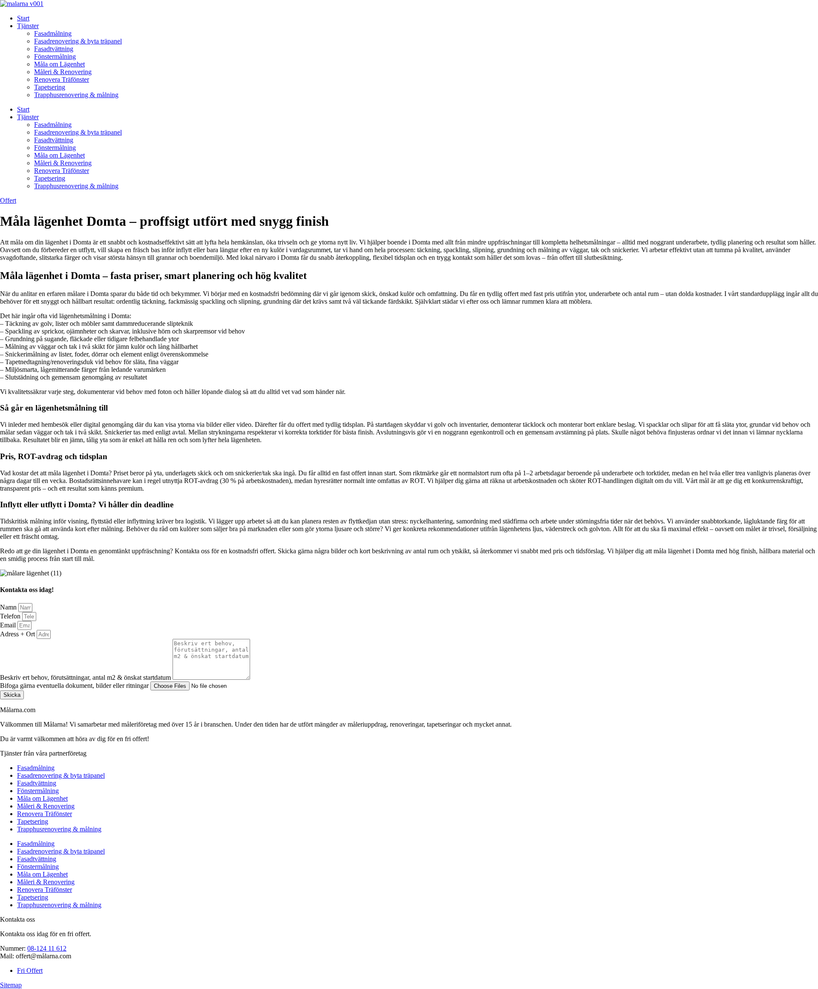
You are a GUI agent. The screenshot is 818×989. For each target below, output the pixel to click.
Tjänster (28, 25)
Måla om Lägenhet (59, 64)
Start (23, 18)
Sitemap (11, 985)
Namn (9, 607)
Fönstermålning (55, 56)
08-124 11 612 (46, 948)
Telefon (11, 616)
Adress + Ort (18, 634)
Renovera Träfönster (61, 79)
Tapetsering (49, 87)
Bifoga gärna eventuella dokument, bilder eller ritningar (75, 685)
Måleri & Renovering (63, 71)
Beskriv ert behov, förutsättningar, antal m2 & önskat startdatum (86, 677)
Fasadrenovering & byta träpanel (78, 41)
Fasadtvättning (53, 48)
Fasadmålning (53, 33)
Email (8, 625)
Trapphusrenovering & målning (76, 94)
